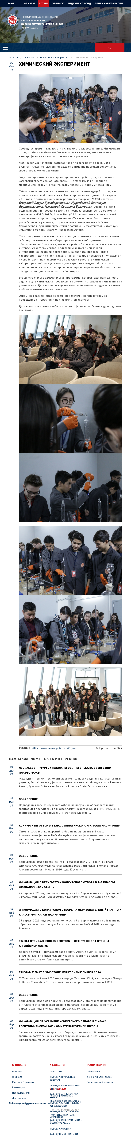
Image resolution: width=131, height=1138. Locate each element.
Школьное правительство (64, 1101)
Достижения (19, 1098)
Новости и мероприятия (54, 57)
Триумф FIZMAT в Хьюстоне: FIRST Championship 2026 (60, 972)
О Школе (17, 1077)
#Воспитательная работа (48, 748)
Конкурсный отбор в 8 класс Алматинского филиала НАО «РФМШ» (69, 825)
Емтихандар (56, 1112)
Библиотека (56, 1117)
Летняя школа (57, 1122)
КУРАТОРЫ (56, 1072)
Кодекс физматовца (61, 1096)
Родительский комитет (100, 1082)
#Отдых (72, 748)
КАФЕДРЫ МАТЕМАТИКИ (64, 1134)
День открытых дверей (100, 1077)
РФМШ (13, 20)
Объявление (28, 799)
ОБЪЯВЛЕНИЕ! (29, 856)
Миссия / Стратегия (23, 1082)
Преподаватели (21, 1093)
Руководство (19, 1088)
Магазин (14, 1103)
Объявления (93, 1072)
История (17, 1072)
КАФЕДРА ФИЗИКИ (60, 1129)
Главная (13, 57)
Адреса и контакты (37, 1103)
